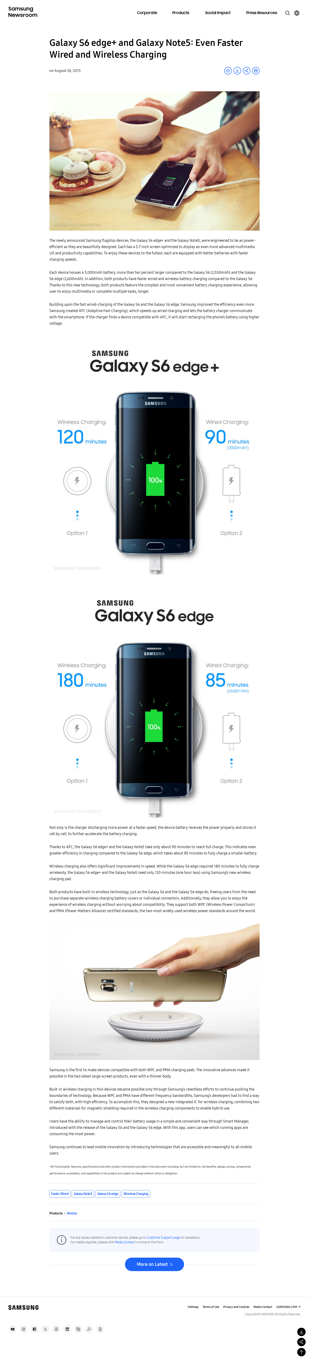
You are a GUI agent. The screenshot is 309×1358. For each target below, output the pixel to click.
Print (256, 70)
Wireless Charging (135, 1194)
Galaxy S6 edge (107, 1194)
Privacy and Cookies (236, 1307)
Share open (246, 70)
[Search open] (287, 13)
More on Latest (152, 1264)
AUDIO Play (228, 70)
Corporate (147, 13)
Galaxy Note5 (83, 1194)
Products (180, 13)
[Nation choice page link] (297, 13)
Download (237, 70)
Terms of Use (211, 1307)
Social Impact (218, 13)
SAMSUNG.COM (286, 1307)
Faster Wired (60, 1194)
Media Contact (124, 1242)
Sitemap (193, 1307)
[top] (301, 1352)
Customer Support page (163, 1238)
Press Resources (261, 13)
